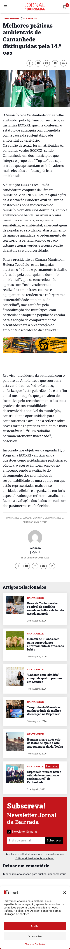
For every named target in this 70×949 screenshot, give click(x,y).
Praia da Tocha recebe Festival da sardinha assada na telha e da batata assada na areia (45, 608)
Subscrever (54, 840)
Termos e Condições (35, 944)
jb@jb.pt (35, 552)
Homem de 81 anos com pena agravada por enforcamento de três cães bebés (45, 644)
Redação (35, 548)
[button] (64, 892)
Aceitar (35, 926)
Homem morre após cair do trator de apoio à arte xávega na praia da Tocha (45, 743)
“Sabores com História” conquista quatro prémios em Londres (44, 678)
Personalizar (35, 936)
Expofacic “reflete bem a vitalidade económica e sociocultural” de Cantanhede (44, 777)
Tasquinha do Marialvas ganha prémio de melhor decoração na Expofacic (44, 710)
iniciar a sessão (21, 874)
